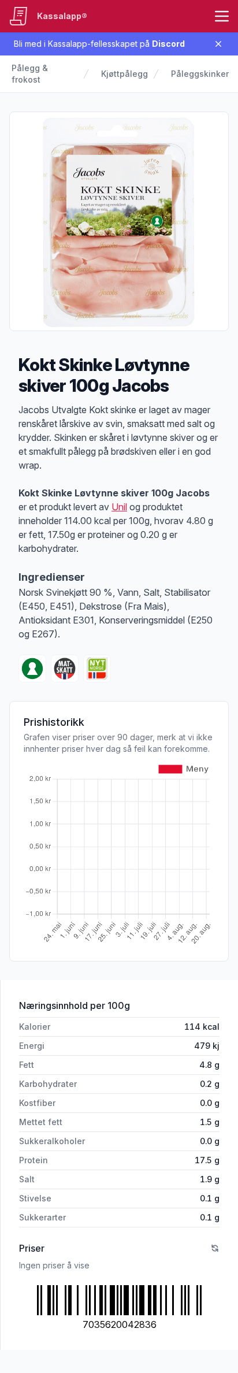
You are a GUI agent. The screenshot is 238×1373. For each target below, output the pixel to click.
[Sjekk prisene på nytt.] (215, 1248)
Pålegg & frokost (30, 73)
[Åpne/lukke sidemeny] (222, 16)
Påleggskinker (200, 74)
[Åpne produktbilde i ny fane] (119, 221)
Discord (168, 44)
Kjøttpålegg (124, 74)
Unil (119, 507)
